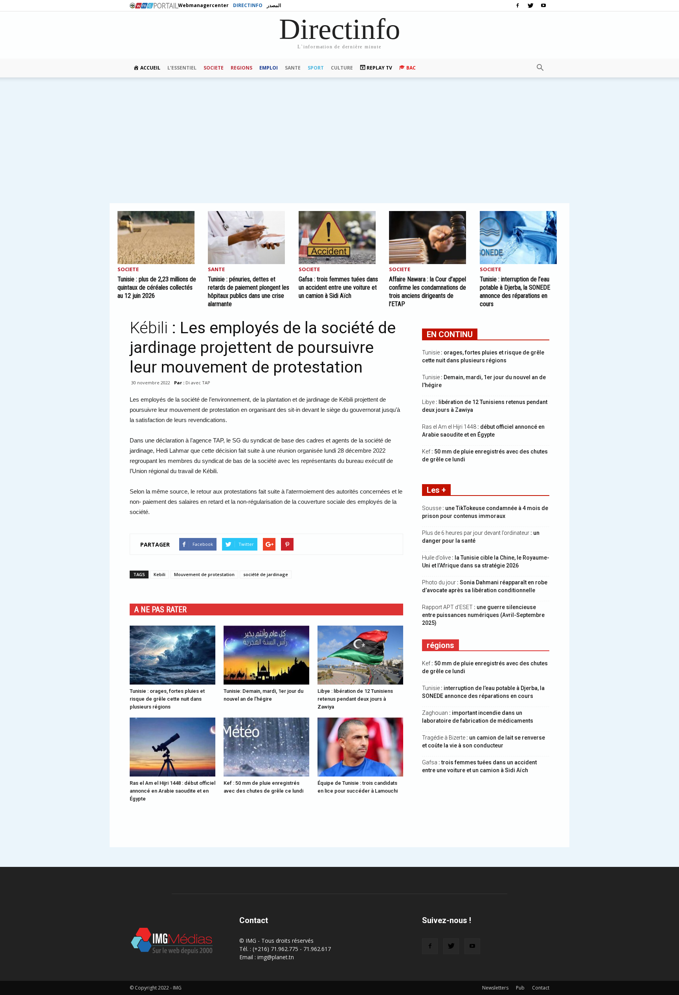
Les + (436, 490)
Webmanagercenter (203, 5)
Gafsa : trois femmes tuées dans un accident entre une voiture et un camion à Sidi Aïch (338, 287)
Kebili (159, 574)
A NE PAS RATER (160, 609)
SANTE (293, 67)
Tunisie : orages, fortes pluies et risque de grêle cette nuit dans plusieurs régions (167, 699)
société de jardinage (265, 574)
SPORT (316, 67)
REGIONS (241, 67)
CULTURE (342, 67)
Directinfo (247, 5)
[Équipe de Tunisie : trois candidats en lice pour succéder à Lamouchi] (360, 747)
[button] (539, 68)
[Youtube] (543, 5)
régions (440, 645)
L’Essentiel (181, 67)
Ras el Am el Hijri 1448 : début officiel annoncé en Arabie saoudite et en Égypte (172, 791)
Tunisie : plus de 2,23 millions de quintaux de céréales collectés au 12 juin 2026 (156, 287)
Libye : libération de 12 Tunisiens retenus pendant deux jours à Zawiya (355, 699)
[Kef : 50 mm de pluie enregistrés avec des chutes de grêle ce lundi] (266, 747)
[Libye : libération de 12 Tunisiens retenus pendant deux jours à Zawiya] (360, 655)
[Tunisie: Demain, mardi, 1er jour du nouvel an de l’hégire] (266, 655)
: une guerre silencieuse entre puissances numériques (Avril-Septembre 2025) (483, 615)
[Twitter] (530, 5)
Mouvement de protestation (204, 574)
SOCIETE (214, 67)
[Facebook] (517, 5)
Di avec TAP (197, 383)
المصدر (274, 5)
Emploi (268, 67)
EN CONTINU (450, 334)
